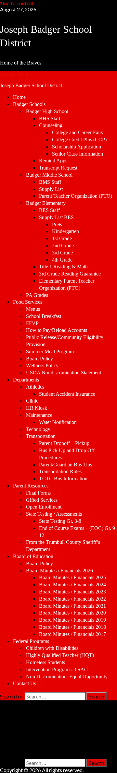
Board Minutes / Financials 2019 (72, 620)
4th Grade (62, 260)
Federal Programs (31, 641)
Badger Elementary (46, 203)
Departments (26, 379)
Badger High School (47, 111)
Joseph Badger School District (31, 85)
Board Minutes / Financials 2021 (72, 606)
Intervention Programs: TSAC (57, 669)
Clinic (32, 401)
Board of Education (33, 556)
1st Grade (62, 238)
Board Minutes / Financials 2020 (72, 612)
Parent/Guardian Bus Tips (65, 464)
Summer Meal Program (50, 351)
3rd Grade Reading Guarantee (70, 273)
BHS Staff (49, 118)
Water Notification (58, 422)
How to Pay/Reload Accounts (56, 330)
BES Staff (49, 210)
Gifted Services (42, 500)
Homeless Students (45, 662)
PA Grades (37, 295)
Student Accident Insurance (67, 394)
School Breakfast (43, 316)
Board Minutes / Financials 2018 (72, 627)
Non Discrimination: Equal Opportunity (67, 676)
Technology (38, 429)
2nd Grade (63, 245)
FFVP (32, 323)
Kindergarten (65, 231)
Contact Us (24, 683)
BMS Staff (50, 182)
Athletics (35, 387)
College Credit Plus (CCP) (79, 139)
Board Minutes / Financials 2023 (72, 591)
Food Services (27, 302)
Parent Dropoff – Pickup (64, 443)
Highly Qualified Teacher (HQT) (60, 655)
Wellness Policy (42, 365)
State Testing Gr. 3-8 (60, 521)
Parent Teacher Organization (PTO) (75, 196)
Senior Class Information (77, 154)
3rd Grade (62, 252)
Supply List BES (56, 217)
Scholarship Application (76, 146)
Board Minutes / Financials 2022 (72, 599)
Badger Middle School (49, 175)
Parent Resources (30, 485)
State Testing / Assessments (54, 514)
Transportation (41, 436)
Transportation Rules (60, 471)
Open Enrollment (43, 506)
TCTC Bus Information (63, 478)
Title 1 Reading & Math (63, 266)
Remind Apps (53, 160)
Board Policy (39, 358)
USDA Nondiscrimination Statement (63, 372)
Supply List (51, 189)
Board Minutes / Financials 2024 (72, 584)
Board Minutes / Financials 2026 (59, 570)
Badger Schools (29, 104)
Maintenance (39, 415)
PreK (57, 224)
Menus (33, 309)
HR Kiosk (36, 408)
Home (19, 97)
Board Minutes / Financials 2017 (72, 634)
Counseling (50, 125)
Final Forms (38, 493)
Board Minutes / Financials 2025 (72, 577)
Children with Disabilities (52, 648)
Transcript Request (58, 167)
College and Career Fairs (77, 132)
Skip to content (17, 3)
